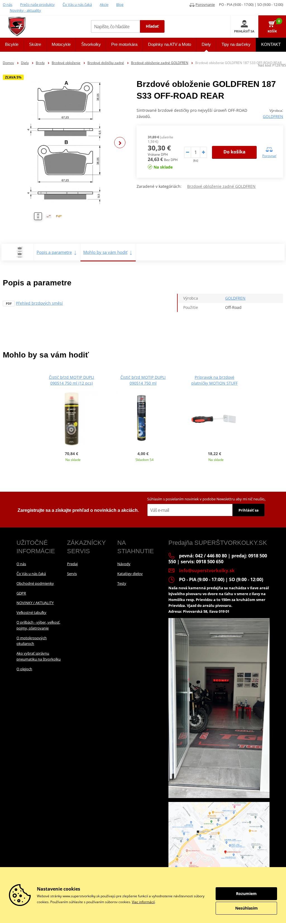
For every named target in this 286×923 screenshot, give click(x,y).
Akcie (104, 4)
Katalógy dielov (130, 573)
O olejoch (24, 668)
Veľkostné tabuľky (31, 612)
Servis (72, 573)
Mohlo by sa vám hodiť (105, 252)
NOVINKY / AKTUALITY (35, 602)
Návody (123, 563)
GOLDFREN (273, 116)
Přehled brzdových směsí (39, 303)
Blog (119, 4)
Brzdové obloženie (66, 62)
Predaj (72, 563)
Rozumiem (246, 893)
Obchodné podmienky (35, 583)
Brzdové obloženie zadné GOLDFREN (159, 62)
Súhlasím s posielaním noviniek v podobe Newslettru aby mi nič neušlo (206, 498)
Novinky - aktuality (25, 10)
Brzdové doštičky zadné (105, 62)
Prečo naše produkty (37, 4)
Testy (121, 583)
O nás (7, 4)
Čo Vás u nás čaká (77, 4)
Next (119, 142)
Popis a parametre (54, 252)
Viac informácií (143, 902)
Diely (25, 62)
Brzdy (40, 62)
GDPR (21, 593)
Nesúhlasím (246, 908)
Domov (8, 62)
